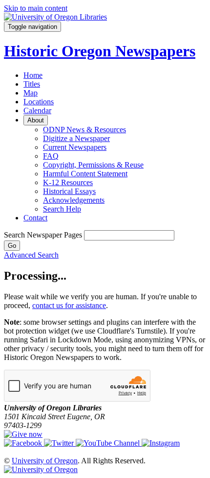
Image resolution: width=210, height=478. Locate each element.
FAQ (51, 156)
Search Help (62, 209)
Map (30, 93)
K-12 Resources (68, 182)
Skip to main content (35, 8)
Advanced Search (31, 255)
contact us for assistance (69, 305)
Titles (31, 84)
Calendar (37, 110)
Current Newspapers (74, 147)
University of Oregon (45, 460)
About (35, 120)
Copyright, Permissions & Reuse (93, 165)
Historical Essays (69, 191)
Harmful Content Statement (85, 173)
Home (32, 75)
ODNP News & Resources (84, 129)
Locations (38, 101)
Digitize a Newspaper (76, 138)
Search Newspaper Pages (43, 235)
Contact (35, 218)
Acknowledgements (74, 200)
